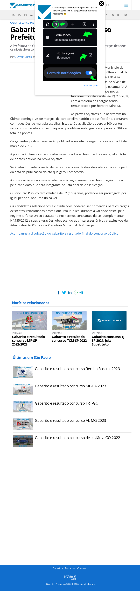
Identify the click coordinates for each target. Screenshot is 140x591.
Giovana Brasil (23, 56)
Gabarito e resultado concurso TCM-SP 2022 (69, 338)
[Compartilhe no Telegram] (81, 292)
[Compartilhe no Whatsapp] (75, 292)
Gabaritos (58, 568)
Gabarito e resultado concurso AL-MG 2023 (70, 420)
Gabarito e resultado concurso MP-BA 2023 (70, 386)
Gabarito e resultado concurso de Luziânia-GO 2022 (77, 437)
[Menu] (126, 5)
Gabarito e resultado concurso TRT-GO (66, 403)
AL (31, 14)
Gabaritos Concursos (22, 22)
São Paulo (17, 333)
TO (125, 14)
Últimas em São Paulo (32, 357)
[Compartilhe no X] (64, 292)
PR (25, 14)
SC (19, 14)
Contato (81, 568)
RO (112, 14)
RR (118, 14)
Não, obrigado (91, 85)
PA (106, 14)
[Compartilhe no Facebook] (58, 292)
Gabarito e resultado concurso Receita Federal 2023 (77, 368)
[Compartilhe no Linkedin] (69, 292)
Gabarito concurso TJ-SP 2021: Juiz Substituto (108, 340)
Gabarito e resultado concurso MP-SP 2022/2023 (28, 340)
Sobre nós (70, 568)
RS (13, 14)
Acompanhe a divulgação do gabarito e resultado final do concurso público (64, 233)
